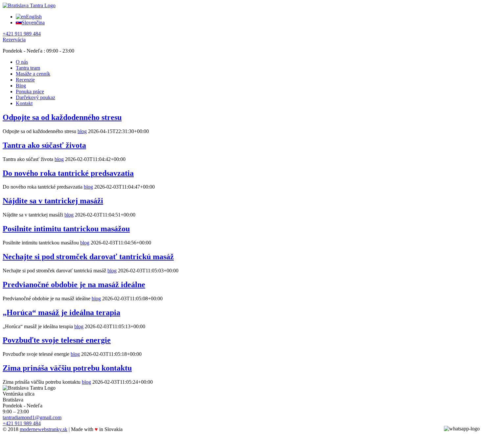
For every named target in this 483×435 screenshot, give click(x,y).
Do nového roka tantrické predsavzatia (68, 173)
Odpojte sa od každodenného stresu (62, 117)
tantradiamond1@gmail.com (32, 417)
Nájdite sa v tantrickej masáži (53, 200)
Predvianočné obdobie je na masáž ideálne (74, 284)
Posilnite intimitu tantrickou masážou (66, 228)
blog (82, 131)
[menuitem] (248, 62)
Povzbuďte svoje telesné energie (57, 340)
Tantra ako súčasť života (44, 145)
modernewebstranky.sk (43, 429)
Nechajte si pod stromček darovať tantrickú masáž (88, 256)
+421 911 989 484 (22, 33)
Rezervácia (14, 39)
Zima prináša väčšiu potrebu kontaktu (67, 368)
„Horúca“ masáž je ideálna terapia (61, 312)
